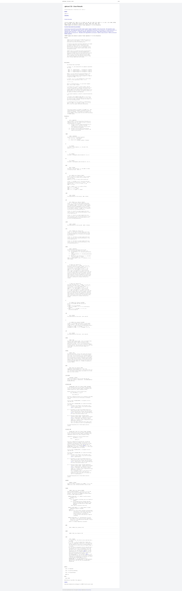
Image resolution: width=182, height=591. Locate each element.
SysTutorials (64, 1)
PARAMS (84, 445)
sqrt (71, 407)
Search (119, 1)
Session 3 (72, 1)
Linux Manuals (69, 1)
